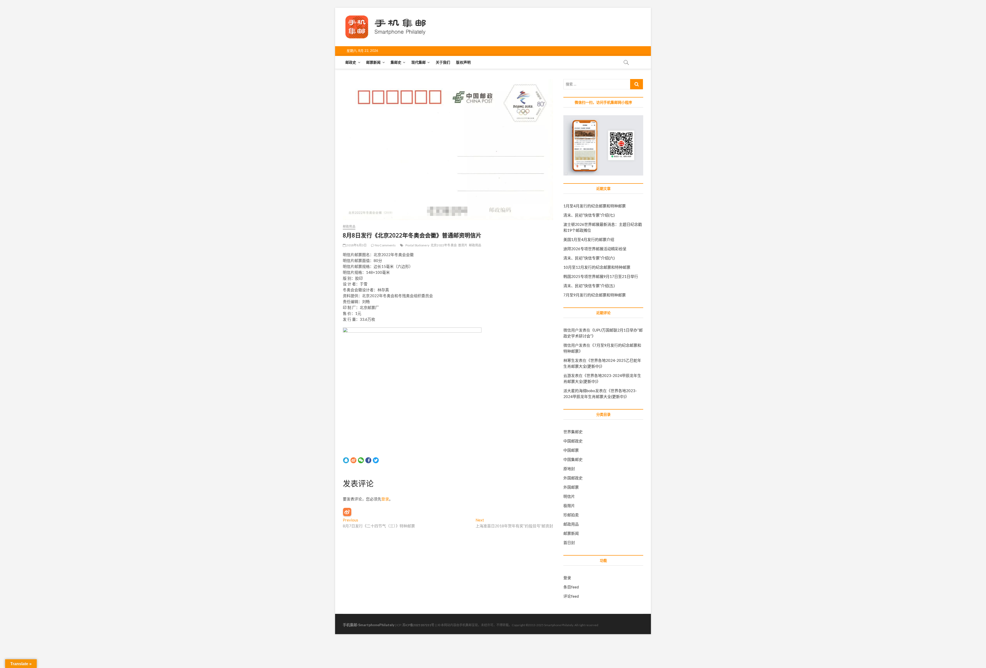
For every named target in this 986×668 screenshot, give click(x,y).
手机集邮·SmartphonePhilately (368, 625)
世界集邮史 (573, 431)
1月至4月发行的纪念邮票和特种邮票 (594, 206)
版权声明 (463, 62)
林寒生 (569, 360)
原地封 (569, 468)
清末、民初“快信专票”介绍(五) (589, 285)
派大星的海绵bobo (579, 390)
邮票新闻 (373, 62)
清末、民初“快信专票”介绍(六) (589, 258)
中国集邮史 (573, 459)
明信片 (569, 496)
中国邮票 (571, 450)
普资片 (463, 245)
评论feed (571, 596)
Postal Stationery (417, 245)
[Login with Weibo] (347, 512)
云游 (567, 375)
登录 (385, 499)
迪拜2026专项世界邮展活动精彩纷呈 (595, 248)
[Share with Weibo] (353, 460)
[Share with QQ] (346, 460)
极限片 (569, 505)
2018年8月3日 (356, 245)
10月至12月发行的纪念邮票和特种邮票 (596, 267)
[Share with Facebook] (368, 460)
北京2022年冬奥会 (444, 245)
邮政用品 (349, 226)
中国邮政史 (573, 441)
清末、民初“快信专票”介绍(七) (589, 215)
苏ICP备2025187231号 (418, 625)
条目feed (571, 587)
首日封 (569, 542)
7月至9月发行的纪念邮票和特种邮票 (594, 295)
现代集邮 (418, 62)
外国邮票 (571, 487)
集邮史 (396, 62)
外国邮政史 (573, 478)
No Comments (385, 245)
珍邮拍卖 (571, 514)
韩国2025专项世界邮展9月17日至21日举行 (600, 276)
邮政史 (350, 62)
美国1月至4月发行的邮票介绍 (588, 239)
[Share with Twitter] (376, 460)
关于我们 (443, 62)
